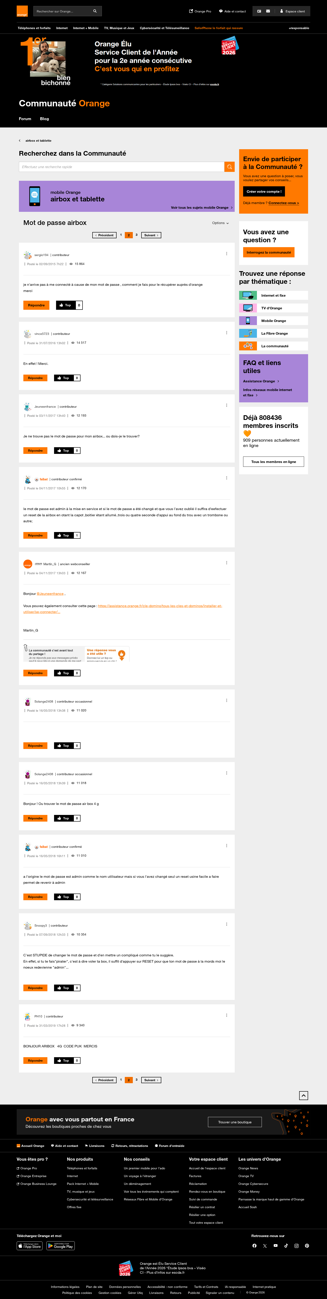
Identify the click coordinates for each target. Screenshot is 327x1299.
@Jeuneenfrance (50, 593)
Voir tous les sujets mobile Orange (199, 207)
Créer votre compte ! (264, 191)
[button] (226, 253)
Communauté (64, 103)
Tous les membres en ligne (273, 461)
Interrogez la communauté (269, 252)
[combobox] (121, 167)
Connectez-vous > (283, 203)
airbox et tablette (38, 141)
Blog (44, 118)
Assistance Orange (259, 381)
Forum (25, 118)
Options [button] (218, 222)
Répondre (36, 305)
